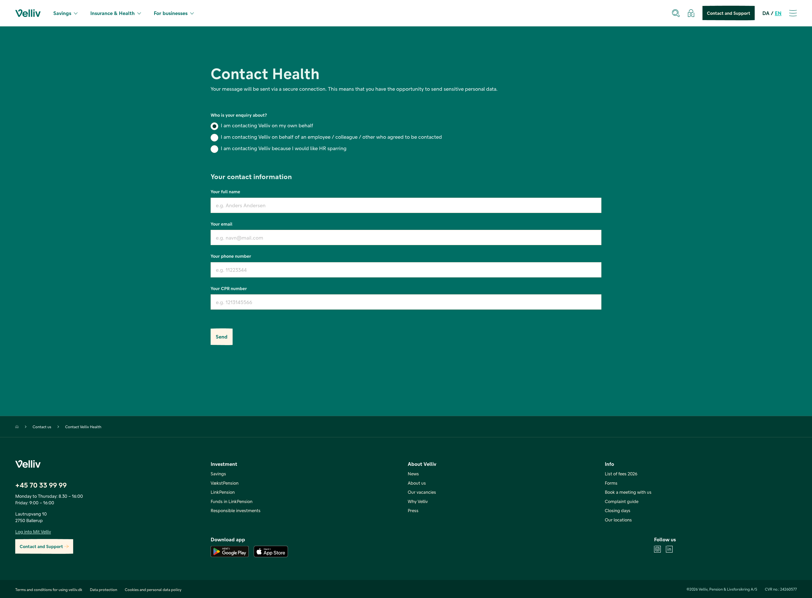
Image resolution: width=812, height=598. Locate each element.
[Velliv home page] (28, 13)
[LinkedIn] (669, 549)
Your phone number (231, 256)
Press (413, 510)
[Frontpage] (17, 426)
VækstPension (225, 483)
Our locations (618, 519)
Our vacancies (422, 492)
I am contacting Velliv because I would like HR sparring (284, 148)
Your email (221, 223)
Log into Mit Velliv (33, 531)
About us (417, 483)
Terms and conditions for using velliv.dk (48, 589)
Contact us (42, 426)
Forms (611, 483)
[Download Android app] (230, 551)
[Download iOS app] (271, 551)
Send (222, 336)
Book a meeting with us (628, 492)
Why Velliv (418, 501)
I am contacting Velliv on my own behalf (267, 125)
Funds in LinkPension (231, 501)
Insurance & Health (112, 13)
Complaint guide (621, 501)
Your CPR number (229, 288)
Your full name (225, 191)
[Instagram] (657, 549)
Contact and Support (728, 13)
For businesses (171, 13)
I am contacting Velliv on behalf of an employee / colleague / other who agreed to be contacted (331, 136)
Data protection (103, 589)
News (413, 473)
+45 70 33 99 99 (41, 485)
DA (765, 13)
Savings (62, 13)
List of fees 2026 (621, 473)
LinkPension (223, 492)
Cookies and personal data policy (153, 589)
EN (778, 13)
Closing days (617, 510)
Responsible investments (236, 510)
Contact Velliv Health (83, 426)
